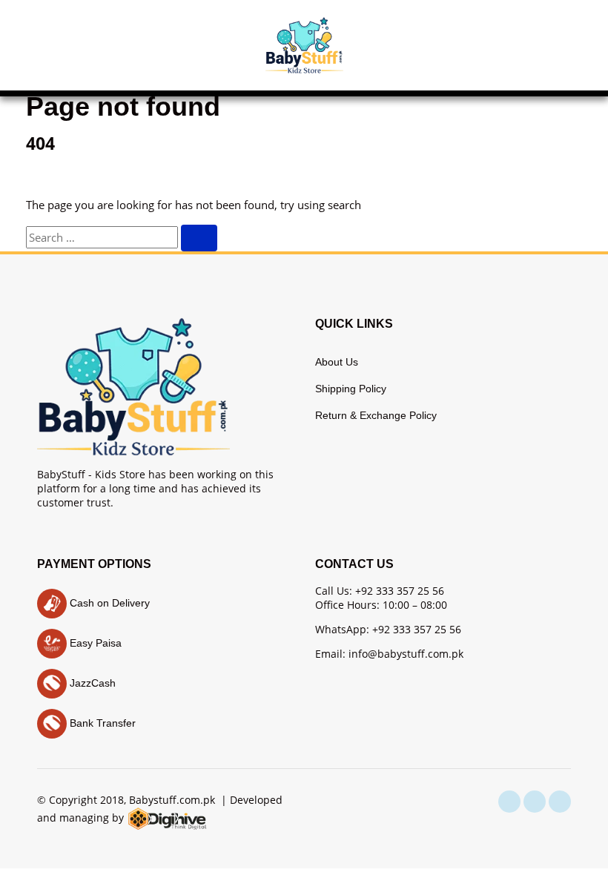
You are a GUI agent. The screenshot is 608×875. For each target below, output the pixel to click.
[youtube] (560, 801)
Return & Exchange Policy (376, 415)
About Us (336, 362)
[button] (51, 45)
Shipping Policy (350, 388)
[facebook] (509, 801)
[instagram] (534, 801)
